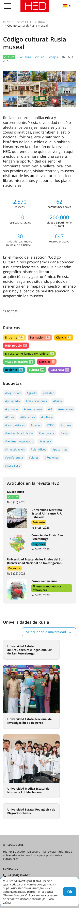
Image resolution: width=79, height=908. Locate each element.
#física (57, 401)
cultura (40, 22)
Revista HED (23, 22)
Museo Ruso (15, 492)
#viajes (53, 57)
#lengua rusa (33, 409)
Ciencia (63, 337)
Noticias (46, 361)
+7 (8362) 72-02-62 (19, 875)
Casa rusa (59, 370)
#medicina (65, 409)
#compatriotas (15, 425)
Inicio (6, 22)
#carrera (45, 441)
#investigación (15, 449)
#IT (50, 409)
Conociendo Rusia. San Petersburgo (47, 537)
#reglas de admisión (19, 433)
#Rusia (39, 57)
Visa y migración (18, 361)
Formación (39, 337)
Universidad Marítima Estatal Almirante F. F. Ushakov (46, 513)
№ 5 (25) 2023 (16, 502)
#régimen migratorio (19, 441)
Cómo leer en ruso (44, 581)
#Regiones (52, 457)
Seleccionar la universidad (46, 632)
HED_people (15, 345)
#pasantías (59, 449)
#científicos (38, 449)
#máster (48, 393)
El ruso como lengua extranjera (29, 353)
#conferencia (14, 457)
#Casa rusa (12, 465)
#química (11, 409)
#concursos (46, 433)
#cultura (25, 57)
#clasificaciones (36, 401)
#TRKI (50, 425)
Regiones (13, 370)
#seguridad (13, 393)
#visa (64, 433)
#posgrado (12, 401)
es (70, 5)
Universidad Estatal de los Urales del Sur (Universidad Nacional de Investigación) (35, 561)
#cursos (66, 425)
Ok (69, 891)
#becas (36, 425)
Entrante (14, 337)
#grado (31, 393)
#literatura (27, 417)
